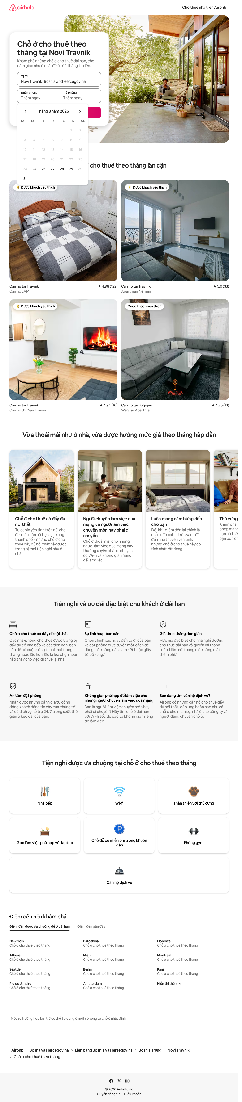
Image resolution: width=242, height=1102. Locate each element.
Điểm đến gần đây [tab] (91, 926)
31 (25, 178)
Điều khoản (132, 1094)
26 (43, 169)
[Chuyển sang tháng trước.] (25, 111)
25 (34, 169)
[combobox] (59, 81)
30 (80, 169)
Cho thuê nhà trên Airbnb (204, 7)
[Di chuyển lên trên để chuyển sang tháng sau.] (79, 111)
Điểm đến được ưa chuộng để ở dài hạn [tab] (39, 926)
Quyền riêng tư (108, 1094)
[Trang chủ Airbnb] (21, 7)
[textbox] (38, 98)
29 (71, 169)
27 (53, 169)
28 (62, 169)
